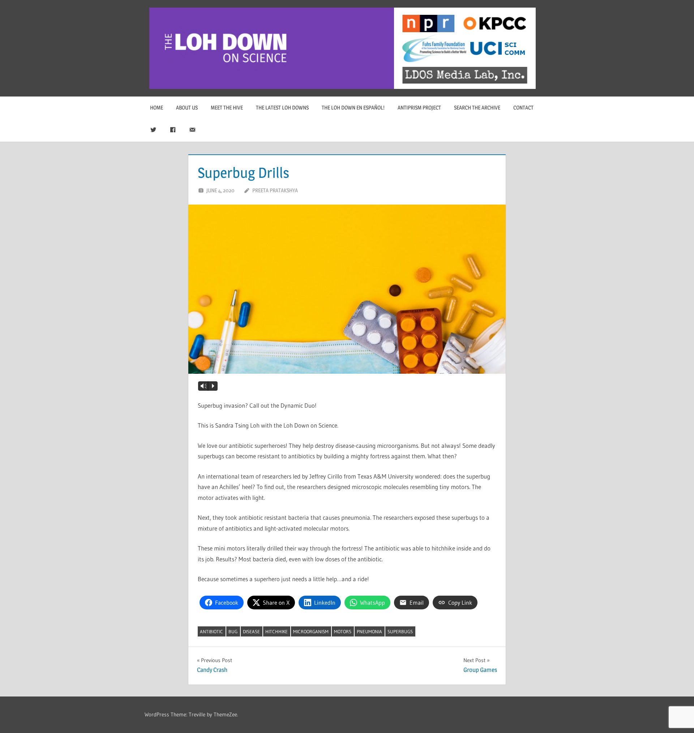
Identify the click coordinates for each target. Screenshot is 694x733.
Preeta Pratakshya (275, 190)
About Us (187, 107)
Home (156, 107)
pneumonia (369, 631)
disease (251, 631)
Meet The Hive (227, 107)
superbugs (400, 631)
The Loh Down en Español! (353, 107)
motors (342, 631)
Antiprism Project (419, 107)
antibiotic (211, 631)
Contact (523, 107)
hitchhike (276, 631)
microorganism (311, 631)
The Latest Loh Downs (282, 107)
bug (232, 631)
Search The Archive (477, 107)
